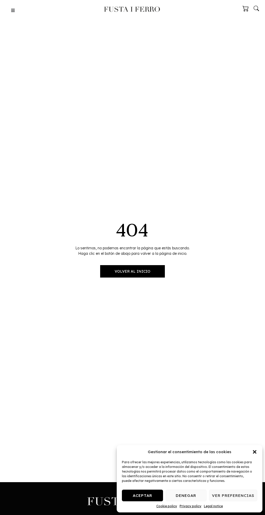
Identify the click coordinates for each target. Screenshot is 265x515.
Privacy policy (190, 506)
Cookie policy (166, 506)
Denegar (186, 495)
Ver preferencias (233, 495)
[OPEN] (13, 10)
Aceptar (142, 495)
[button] (254, 451)
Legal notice (213, 506)
